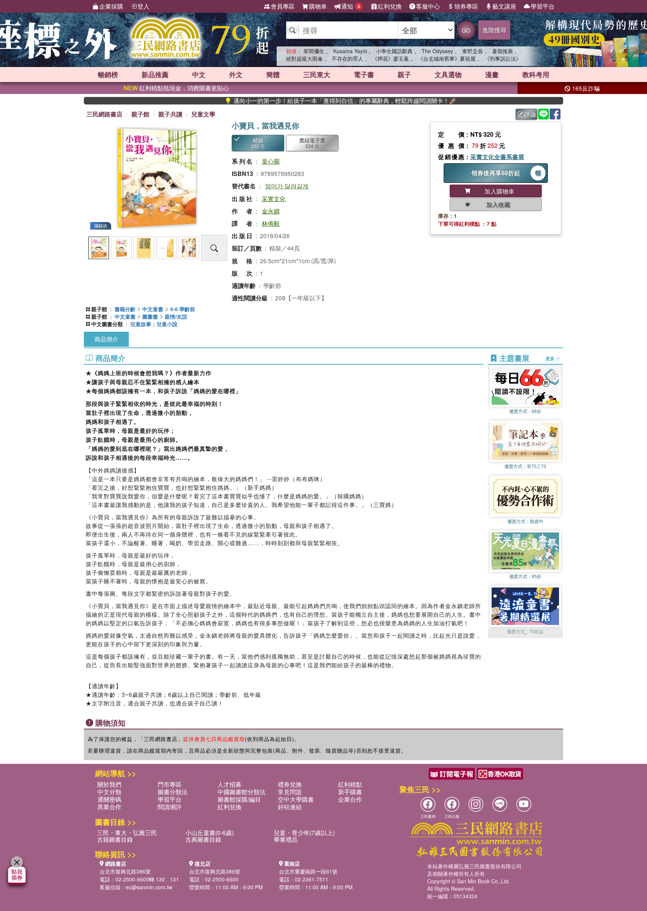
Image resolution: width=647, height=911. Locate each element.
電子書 (364, 74)
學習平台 (543, 6)
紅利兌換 (390, 6)
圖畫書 (150, 316)
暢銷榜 (108, 74)
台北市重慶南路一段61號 (308, 871)
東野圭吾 (472, 51)
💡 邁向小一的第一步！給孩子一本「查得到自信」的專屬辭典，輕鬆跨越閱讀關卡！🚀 (308, 100)
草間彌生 (313, 51)
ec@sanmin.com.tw (149, 887)
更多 (551, 358)
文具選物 (448, 74)
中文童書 (152, 309)
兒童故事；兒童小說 (153, 324)
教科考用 (535, 74)
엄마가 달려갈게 (287, 186)
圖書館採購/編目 (239, 799)
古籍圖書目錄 (115, 839)
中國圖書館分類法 (241, 791)
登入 (143, 6)
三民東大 (316, 74)
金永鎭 (271, 211)
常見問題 (290, 791)
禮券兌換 (290, 784)
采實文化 (274, 198)
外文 (236, 74)
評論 (530, 114)
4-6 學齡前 (182, 309)
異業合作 (109, 806)
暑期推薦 (502, 51)
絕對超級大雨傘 (304, 58)
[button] (525, 634)
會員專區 (283, 6)
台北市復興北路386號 (125, 871)
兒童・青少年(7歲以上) (304, 832)
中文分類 (109, 791)
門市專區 (170, 784)
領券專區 (466, 6)
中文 (199, 74)
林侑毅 (271, 223)
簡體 (273, 74)
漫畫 (492, 74)
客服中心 (428, 6)
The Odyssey (437, 51)
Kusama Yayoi (350, 51)
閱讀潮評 (170, 806)
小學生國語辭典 (394, 51)
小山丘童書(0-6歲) (209, 832)
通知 (350, 6)
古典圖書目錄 (203, 839)
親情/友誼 (176, 316)
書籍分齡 (125, 309)
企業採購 (111, 6)
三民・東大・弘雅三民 (127, 832)
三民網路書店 (104, 114)
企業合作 (350, 799)
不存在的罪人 (347, 58)
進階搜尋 (494, 29)
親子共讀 (170, 114)
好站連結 (290, 806)
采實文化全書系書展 (497, 156)
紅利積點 (350, 784)
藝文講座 (504, 6)
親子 (404, 74)
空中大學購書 (296, 799)
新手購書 (350, 791)
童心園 (271, 161)
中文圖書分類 (107, 324)
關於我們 (109, 784)
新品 (155, 74)
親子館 (140, 114)
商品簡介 (106, 339)
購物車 (318, 6)
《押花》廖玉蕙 (390, 58)
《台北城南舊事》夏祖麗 (447, 58)
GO (466, 30)
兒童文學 (203, 114)
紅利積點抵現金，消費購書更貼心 (176, 87)
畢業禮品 (286, 839)
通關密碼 (109, 799)
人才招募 (230, 784)
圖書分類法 (173, 791)
